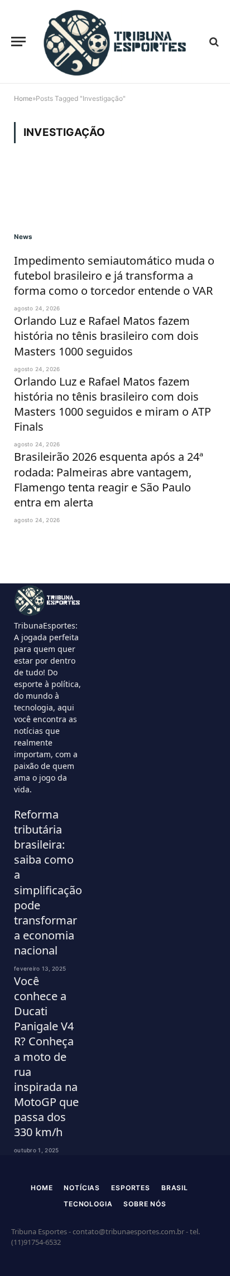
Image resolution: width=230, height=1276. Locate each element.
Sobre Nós (144, 1204)
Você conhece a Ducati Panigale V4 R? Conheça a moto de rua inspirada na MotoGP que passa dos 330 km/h (46, 1056)
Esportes (130, 1188)
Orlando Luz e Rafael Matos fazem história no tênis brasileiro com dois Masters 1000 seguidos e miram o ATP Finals (112, 404)
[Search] (213, 41)
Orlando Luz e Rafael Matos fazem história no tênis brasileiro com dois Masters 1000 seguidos (106, 335)
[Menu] (18, 41)
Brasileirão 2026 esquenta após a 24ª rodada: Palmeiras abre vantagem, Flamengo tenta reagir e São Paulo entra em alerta (108, 479)
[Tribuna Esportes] (116, 42)
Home (41, 1188)
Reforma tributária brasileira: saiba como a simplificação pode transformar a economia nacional (48, 882)
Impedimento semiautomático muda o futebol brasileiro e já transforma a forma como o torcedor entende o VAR (114, 275)
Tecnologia (88, 1204)
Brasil (174, 1188)
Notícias (82, 1188)
